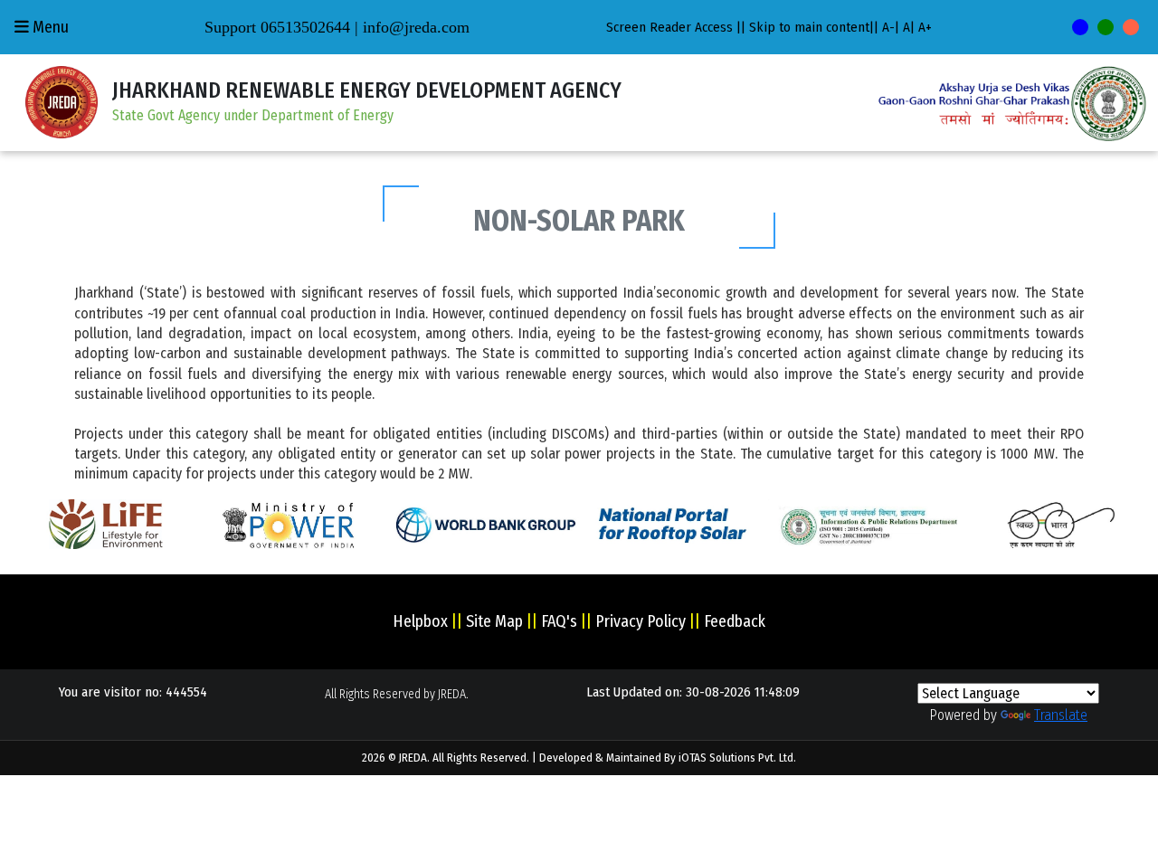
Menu (49, 27)
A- (888, 27)
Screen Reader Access (669, 27)
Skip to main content (809, 27)
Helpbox (420, 621)
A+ (925, 27)
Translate (1060, 715)
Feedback (734, 621)
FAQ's (559, 621)
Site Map (494, 621)
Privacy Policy (640, 621)
